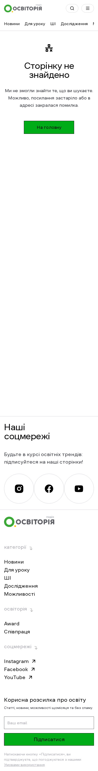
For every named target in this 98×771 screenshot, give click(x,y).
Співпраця (17, 631)
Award (11, 623)
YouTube (14, 677)
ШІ (53, 24)
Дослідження (74, 24)
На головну (49, 127)
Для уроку (35, 24)
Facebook (16, 669)
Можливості (19, 593)
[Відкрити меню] (87, 8)
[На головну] (23, 8)
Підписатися (49, 739)
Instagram (16, 661)
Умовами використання (24, 764)
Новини (12, 24)
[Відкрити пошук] (72, 8)
